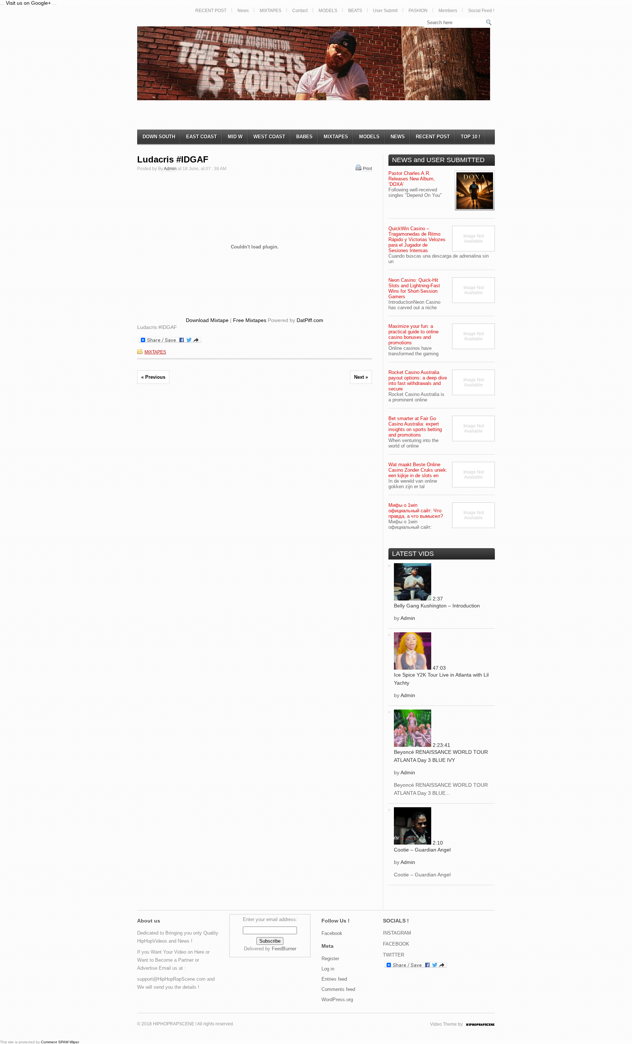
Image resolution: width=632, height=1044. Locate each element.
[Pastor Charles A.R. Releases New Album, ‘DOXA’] (475, 191)
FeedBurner (284, 948)
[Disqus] (254, 491)
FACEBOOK (396, 944)
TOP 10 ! (470, 136)
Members (448, 10)
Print (367, 168)
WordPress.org (337, 999)
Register (330, 958)
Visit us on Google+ (28, 3)
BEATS (355, 10)
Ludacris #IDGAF (172, 159)
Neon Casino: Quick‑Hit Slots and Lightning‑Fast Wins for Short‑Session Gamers (414, 288)
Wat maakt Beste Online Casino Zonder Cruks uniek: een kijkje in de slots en (417, 470)
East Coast (201, 136)
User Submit (385, 10)
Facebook (331, 933)
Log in (327, 969)
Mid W (235, 136)
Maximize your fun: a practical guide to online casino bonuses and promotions (413, 334)
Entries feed (334, 979)
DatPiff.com (310, 320)
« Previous (153, 377)
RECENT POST (210, 10)
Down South (159, 136)
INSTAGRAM (397, 933)
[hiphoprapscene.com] (487, 1024)
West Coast (269, 136)
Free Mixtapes (249, 320)
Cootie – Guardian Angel (422, 850)
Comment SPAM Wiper (60, 1042)
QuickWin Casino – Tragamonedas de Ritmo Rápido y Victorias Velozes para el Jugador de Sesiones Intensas (416, 239)
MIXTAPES (270, 10)
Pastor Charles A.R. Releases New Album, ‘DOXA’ (411, 179)
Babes (304, 136)
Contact (300, 10)
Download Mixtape (207, 320)
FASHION (418, 10)
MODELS (328, 10)
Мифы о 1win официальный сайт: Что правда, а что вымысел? (415, 510)
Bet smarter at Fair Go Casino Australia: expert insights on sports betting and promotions (415, 427)
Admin (170, 168)
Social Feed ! (481, 10)
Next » (361, 377)
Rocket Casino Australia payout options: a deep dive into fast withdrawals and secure (417, 381)
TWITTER (393, 955)
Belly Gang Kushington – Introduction (437, 606)
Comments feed (338, 989)
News (243, 10)
